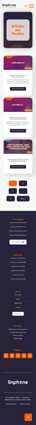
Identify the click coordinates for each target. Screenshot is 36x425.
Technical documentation (18, 222)
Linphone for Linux (18, 275)
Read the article (18, 88)
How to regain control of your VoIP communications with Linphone (18, 160)
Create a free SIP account (18, 227)
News (18, 299)
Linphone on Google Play (18, 262)
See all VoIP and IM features (18, 235)
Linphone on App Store (18, 258)
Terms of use (25, 404)
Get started (16, 242)
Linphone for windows (18, 270)
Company (18, 295)
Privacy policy (11, 404)
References (18, 303)
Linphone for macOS (18, 266)
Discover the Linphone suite (18, 231)
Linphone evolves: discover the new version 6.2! (18, 76)
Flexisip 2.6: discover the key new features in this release (18, 118)
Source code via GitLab (18, 279)
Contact (18, 313)
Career (18, 307)
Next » (23, 199)
